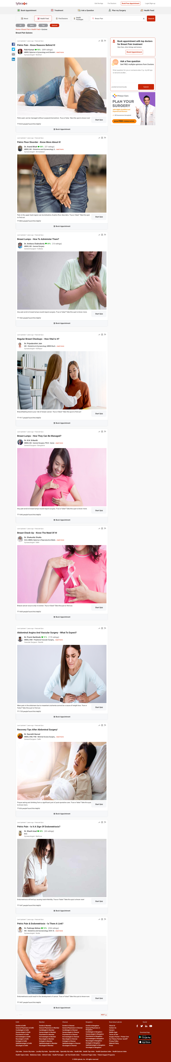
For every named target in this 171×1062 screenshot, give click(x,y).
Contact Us (112, 1028)
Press (111, 1045)
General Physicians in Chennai (72, 1028)
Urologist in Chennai (68, 1041)
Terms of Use (113, 1034)
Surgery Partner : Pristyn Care (119, 1037)
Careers (111, 1030)
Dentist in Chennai (68, 1025)
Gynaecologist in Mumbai (47, 1032)
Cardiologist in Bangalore (94, 1032)
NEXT (103, 1015)
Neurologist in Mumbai (46, 1039)
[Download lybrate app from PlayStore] (145, 1039)
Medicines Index (35, 1055)
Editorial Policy (114, 1043)
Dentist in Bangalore (92, 1025)
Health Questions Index (103, 1051)
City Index (19, 1051)
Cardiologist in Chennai (69, 1030)
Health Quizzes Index (119, 1051)
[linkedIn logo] (146, 1027)
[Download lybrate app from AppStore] (145, 1043)
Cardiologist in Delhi (22, 1030)
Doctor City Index (29, 1051)
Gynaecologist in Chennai (70, 1032)
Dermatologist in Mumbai (47, 1037)
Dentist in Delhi (21, 1025)
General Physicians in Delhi (25, 1028)
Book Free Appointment (130, 3)
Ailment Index (46, 1055)
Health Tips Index (89, 1051)
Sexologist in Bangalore (93, 1047)
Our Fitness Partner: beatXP (118, 1039)
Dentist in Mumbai (45, 1025)
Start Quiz (99, 120)
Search (151, 18)
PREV (20, 1015)
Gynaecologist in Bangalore (95, 1034)
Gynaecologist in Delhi (23, 1032)
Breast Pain (26, 29)
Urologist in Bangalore (93, 1043)
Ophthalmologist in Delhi (24, 1043)
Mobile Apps (113, 1032)
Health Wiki (78, 1051)
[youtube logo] (150, 1027)
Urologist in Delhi (21, 1041)
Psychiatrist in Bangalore (94, 1036)
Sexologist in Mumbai (46, 1045)
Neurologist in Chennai (69, 1039)
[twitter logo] (141, 1027)
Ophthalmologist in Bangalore (95, 1045)
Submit (146, 87)
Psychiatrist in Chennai (69, 1034)
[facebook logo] (137, 1027)
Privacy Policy (113, 1041)
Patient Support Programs (106, 1055)
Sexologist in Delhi (22, 1045)
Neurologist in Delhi (22, 1039)
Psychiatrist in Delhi (22, 1034)
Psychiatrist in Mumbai (46, 1034)
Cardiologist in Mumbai (46, 1030)
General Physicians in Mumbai (49, 1028)
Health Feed (35, 29)
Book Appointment (63, 129)
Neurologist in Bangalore (94, 1041)
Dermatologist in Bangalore (95, 1038)
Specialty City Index (66, 1051)
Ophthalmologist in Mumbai (48, 1043)
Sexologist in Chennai (69, 1045)
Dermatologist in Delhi (23, 1037)
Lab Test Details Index (72, 1055)
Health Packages (58, 1055)
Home (18, 29)
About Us (112, 1025)
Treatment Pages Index (88, 1055)
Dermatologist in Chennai (70, 1037)
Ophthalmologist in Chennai (71, 1043)
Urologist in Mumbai (45, 1041)
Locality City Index (42, 1051)
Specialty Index (54, 1051)
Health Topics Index (22, 1055)
